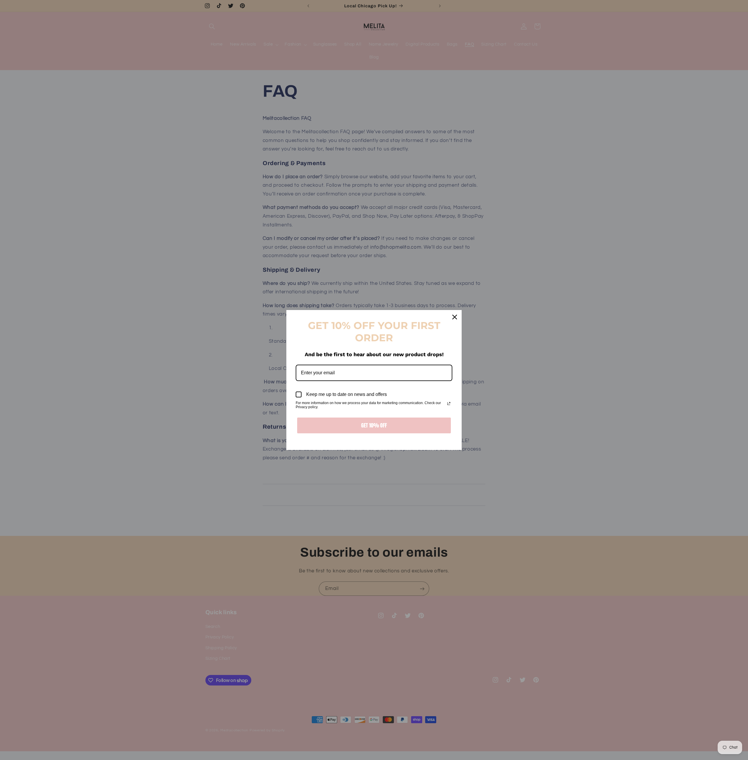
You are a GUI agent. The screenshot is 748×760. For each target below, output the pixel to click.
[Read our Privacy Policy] (448, 403)
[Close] (455, 317)
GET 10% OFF (374, 425)
